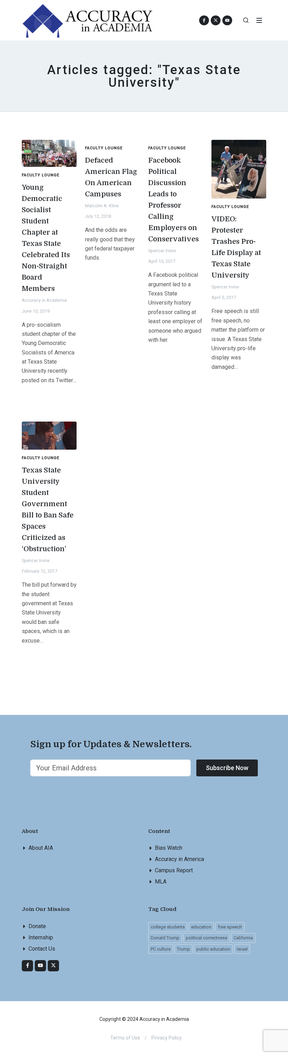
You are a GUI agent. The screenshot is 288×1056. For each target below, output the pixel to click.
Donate (37, 926)
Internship (40, 937)
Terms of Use (125, 1038)
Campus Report (174, 870)
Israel (242, 949)
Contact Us (41, 948)
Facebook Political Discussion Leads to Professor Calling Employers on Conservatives (173, 199)
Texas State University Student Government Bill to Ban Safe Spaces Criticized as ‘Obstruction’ (47, 509)
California (243, 937)
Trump (183, 949)
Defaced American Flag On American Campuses (111, 177)
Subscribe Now (227, 767)
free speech (230, 927)
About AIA (40, 848)
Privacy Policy (166, 1038)
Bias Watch (168, 848)
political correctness (206, 937)
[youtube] (227, 20)
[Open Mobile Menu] (259, 20)
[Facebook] (27, 965)
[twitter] (53, 965)
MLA (160, 881)
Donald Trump (165, 937)
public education (213, 949)
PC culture (161, 949)
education (201, 927)
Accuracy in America (179, 859)
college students (168, 927)
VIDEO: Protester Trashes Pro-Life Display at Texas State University (236, 247)
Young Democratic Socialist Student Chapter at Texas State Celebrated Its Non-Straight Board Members (46, 238)
